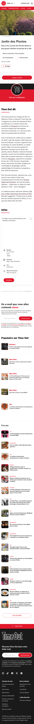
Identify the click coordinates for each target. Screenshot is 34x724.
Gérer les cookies (6, 709)
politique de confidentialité (17, 324)
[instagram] (3, 673)
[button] (31, 219)
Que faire (23, 8)
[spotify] (21, 673)
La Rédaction (20, 98)
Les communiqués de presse (8, 685)
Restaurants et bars (14, 8)
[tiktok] (8, 673)
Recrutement (5, 692)
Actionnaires (5, 689)
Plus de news (17, 615)
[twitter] (17, 673)
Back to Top (18, 626)
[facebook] (12, 673)
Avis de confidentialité (8, 696)
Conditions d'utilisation (5, 705)
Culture (29, 8)
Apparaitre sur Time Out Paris (25, 685)
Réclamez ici (28, 291)
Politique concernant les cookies (7, 700)
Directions (9, 280)
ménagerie (11, 159)
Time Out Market (24, 692)
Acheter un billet (17, 78)
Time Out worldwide (25, 700)
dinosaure (14, 126)
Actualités (4, 8)
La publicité (23, 689)
